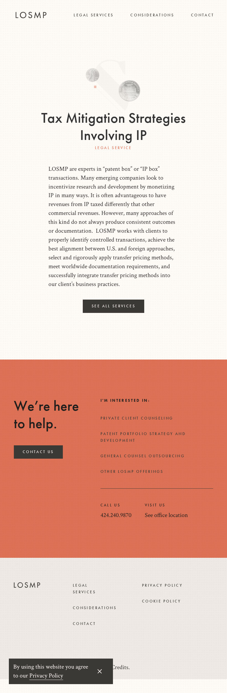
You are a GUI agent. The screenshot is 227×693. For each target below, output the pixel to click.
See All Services (113, 305)
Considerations (152, 14)
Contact (202, 14)
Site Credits (114, 667)
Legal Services (94, 14)
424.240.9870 (115, 515)
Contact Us (38, 451)
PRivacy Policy (162, 585)
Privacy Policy (46, 676)
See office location (166, 515)
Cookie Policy (161, 601)
